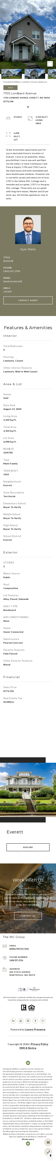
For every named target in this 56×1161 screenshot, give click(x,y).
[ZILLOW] (20, 1020)
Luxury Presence (35, 1029)
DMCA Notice (28, 1048)
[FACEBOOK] (35, 1020)
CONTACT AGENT (28, 300)
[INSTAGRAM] (42, 1020)
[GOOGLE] (28, 1020)
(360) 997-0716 (16, 960)
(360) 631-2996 (11, 271)
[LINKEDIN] (13, 1020)
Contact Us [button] (28, 916)
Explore (28, 847)
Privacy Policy (39, 1044)
